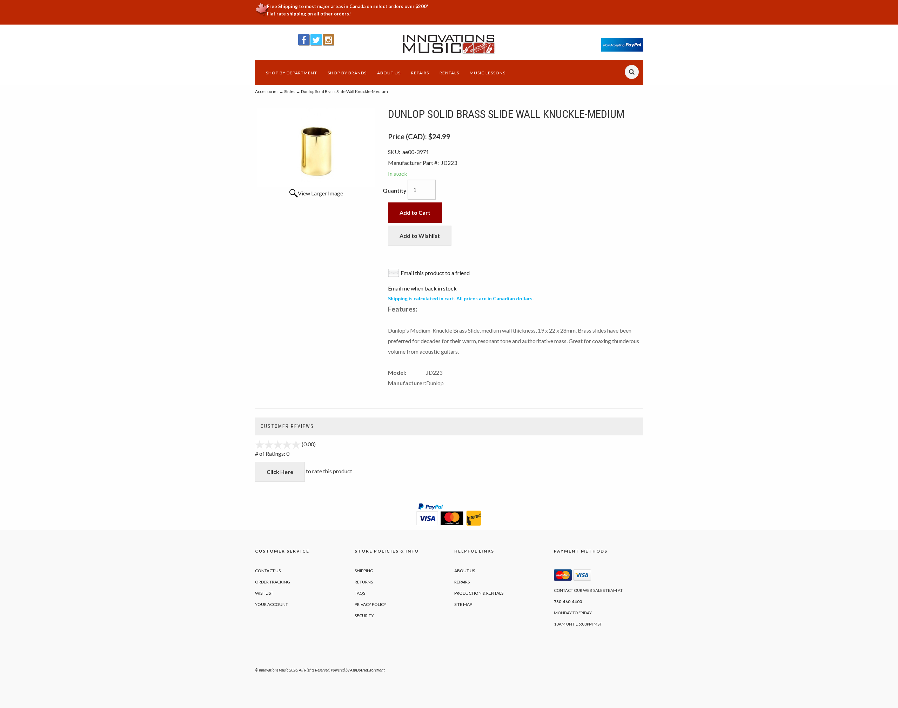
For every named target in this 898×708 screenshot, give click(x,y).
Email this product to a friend (435, 272)
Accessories (267, 91)
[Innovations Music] (449, 44)
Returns (364, 582)
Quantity (395, 190)
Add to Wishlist (420, 235)
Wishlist (264, 593)
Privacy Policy (370, 604)
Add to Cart (415, 212)
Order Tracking (272, 582)
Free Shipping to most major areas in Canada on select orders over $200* (347, 6)
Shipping (364, 570)
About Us (389, 72)
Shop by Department (291, 72)
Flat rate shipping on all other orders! (309, 13)
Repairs (420, 72)
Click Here (280, 471)
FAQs (360, 593)
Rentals (449, 72)
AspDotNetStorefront (367, 670)
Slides (289, 91)
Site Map (463, 604)
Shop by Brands (347, 72)
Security (364, 615)
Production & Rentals (478, 593)
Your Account (271, 604)
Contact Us (268, 570)
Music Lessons (487, 72)
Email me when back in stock (422, 288)
